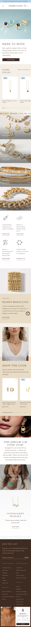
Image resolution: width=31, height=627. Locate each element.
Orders (18, 586)
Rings (3, 577)
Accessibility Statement (19, 605)
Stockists (5, 594)
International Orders (22, 594)
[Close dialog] (29, 607)
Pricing (18, 596)
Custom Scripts (6, 567)
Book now (6, 258)
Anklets (4, 580)
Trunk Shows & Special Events (8, 598)
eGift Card (5, 583)
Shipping (18, 589)
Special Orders (20, 575)
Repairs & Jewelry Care (21, 571)
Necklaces (5, 575)
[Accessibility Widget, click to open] (28, 313)
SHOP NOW (5, 317)
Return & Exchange (21, 591)
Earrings (4, 572)
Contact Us (19, 567)
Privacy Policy (20, 599)
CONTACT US (20, 258)
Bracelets (5, 570)
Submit (26, 557)
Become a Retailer (21, 577)
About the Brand (6, 591)
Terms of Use (19, 601)
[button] (16, 380)
